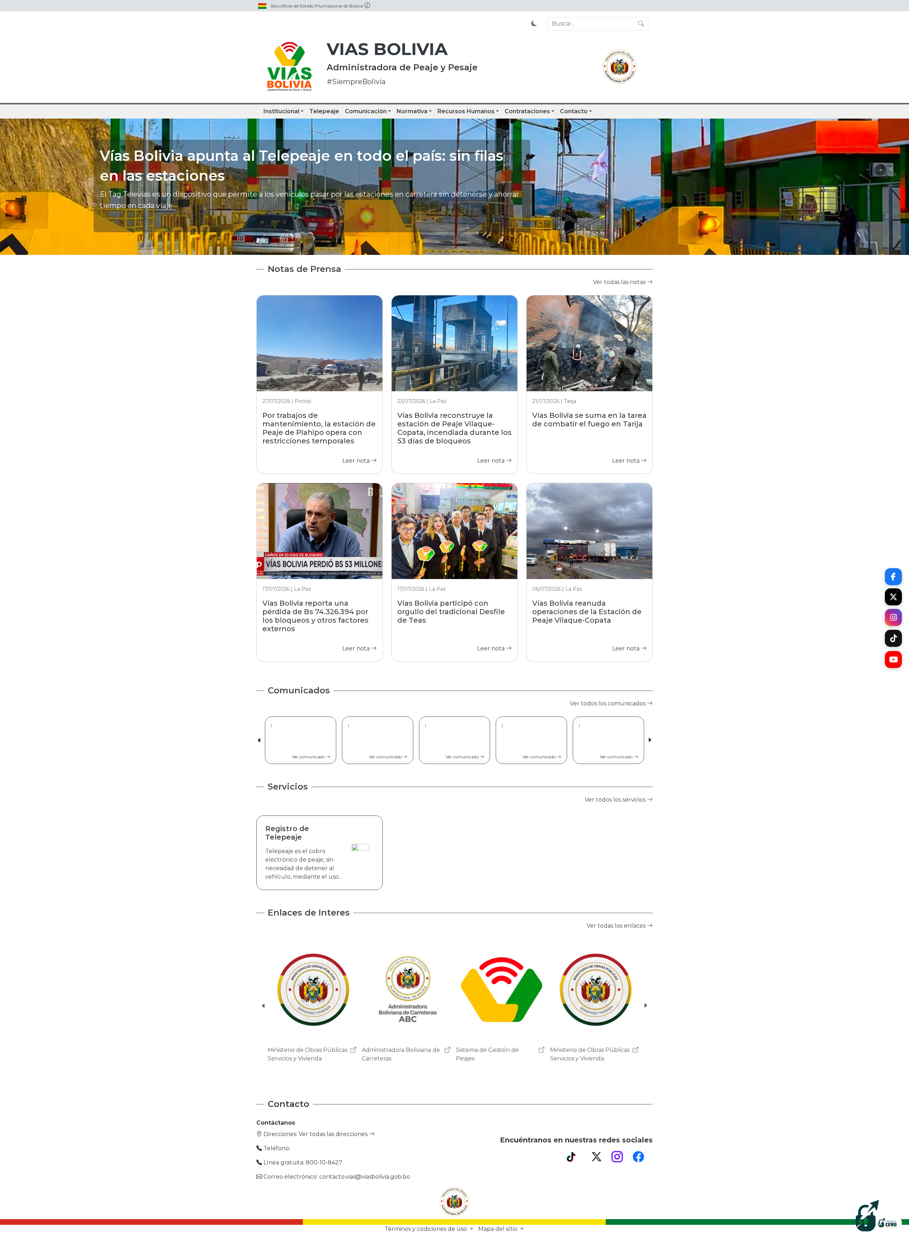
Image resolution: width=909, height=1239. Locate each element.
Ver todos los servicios (616, 799)
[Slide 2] (461, 245)
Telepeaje (324, 111)
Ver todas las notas (620, 282)
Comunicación (366, 111)
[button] (650, 740)
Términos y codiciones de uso (426, 1229)
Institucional (281, 111)
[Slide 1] (448, 245)
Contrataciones (527, 111)
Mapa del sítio (498, 1229)
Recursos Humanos (466, 111)
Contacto (574, 111)
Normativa (412, 111)
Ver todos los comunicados (608, 703)
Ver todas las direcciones (334, 1134)
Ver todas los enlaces (617, 925)
